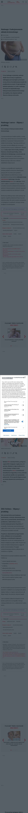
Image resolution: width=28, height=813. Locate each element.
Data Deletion (6, 435)
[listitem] (14, 402)
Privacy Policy (22, 435)
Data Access (14, 435)
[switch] (23, 405)
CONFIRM (8, 430)
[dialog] (14, 406)
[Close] (25, 377)
